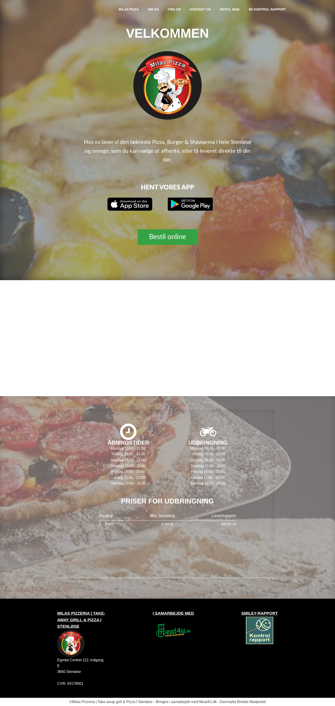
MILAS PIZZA (129, 9)
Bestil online (167, 237)
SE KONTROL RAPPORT (267, 9)
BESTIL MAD (230, 9)
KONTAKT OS (200, 9)
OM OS (153, 9)
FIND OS (174, 9)
